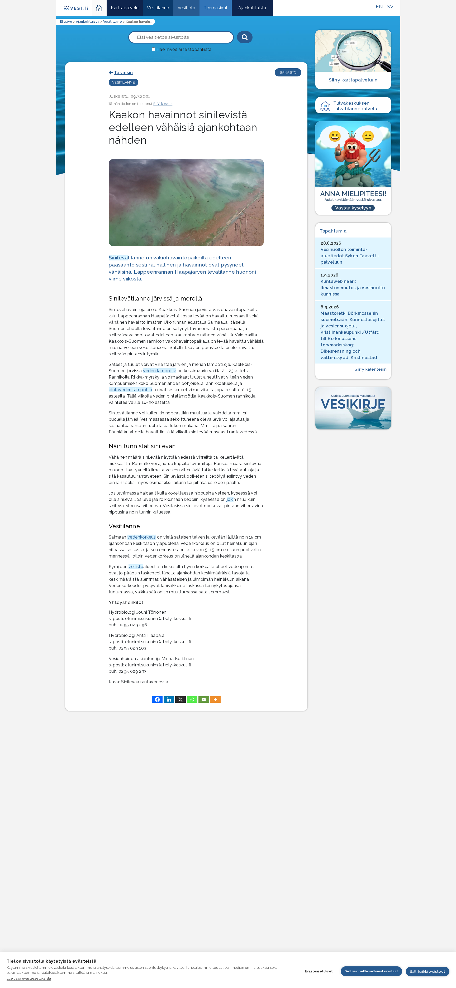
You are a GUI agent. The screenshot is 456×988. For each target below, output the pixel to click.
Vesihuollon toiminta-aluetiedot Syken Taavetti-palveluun (350, 256)
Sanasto (288, 72)
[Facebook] (157, 699)
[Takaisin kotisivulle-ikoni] (99, 8)
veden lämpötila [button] (159, 370)
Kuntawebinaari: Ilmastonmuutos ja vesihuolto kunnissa (353, 288)
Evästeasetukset (319, 971)
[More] (215, 699)
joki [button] (230, 499)
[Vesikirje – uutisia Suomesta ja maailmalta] (353, 408)
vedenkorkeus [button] (141, 537)
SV (390, 6)
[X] (180, 699)
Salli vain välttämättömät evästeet (371, 971)
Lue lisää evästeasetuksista (29, 978)
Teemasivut (215, 7)
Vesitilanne (158, 7)
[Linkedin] (169, 699)
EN (379, 6)
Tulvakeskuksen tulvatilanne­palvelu (355, 105)
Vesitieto (187, 7)
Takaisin (123, 72)
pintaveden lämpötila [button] (130, 389)
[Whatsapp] (192, 699)
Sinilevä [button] (118, 257)
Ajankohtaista (252, 7)
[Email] (203, 699)
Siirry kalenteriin (371, 369)
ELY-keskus (162, 104)
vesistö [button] (136, 566)
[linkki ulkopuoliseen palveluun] (353, 168)
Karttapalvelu (125, 7)
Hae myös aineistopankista (184, 49)
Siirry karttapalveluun (353, 80)
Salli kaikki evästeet (427, 972)
